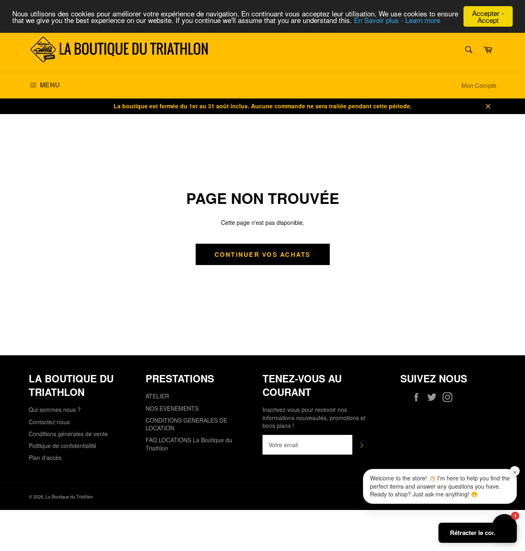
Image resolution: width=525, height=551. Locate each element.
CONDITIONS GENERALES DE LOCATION (186, 424)
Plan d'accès (45, 457)
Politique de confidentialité (62, 445)
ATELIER (157, 396)
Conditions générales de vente (68, 434)
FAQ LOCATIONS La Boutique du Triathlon (189, 444)
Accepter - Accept (488, 16)
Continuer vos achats (263, 254)
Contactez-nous (49, 422)
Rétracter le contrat (477, 532)
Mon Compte (478, 85)
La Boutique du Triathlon (69, 496)
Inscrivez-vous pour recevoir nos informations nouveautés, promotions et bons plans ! (313, 418)
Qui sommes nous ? (55, 409)
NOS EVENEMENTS (172, 408)
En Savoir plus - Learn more (397, 20)
